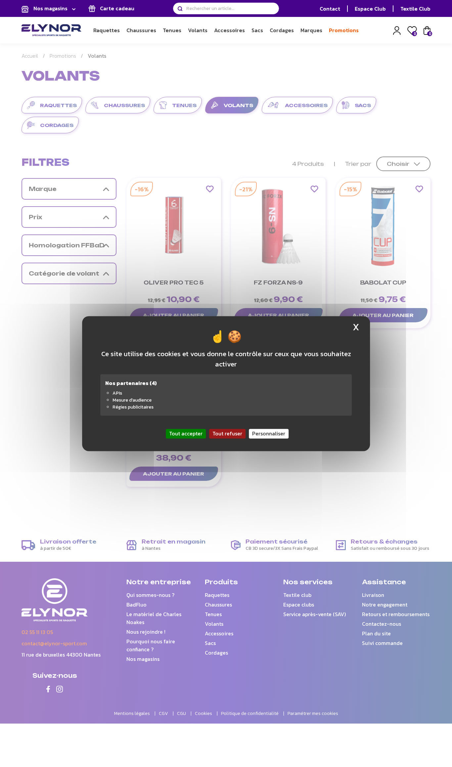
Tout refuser (227, 433)
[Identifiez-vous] (397, 29)
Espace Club (370, 9)
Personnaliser (268, 433)
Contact (330, 9)
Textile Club (415, 9)
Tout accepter (186, 433)
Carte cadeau (116, 8)
